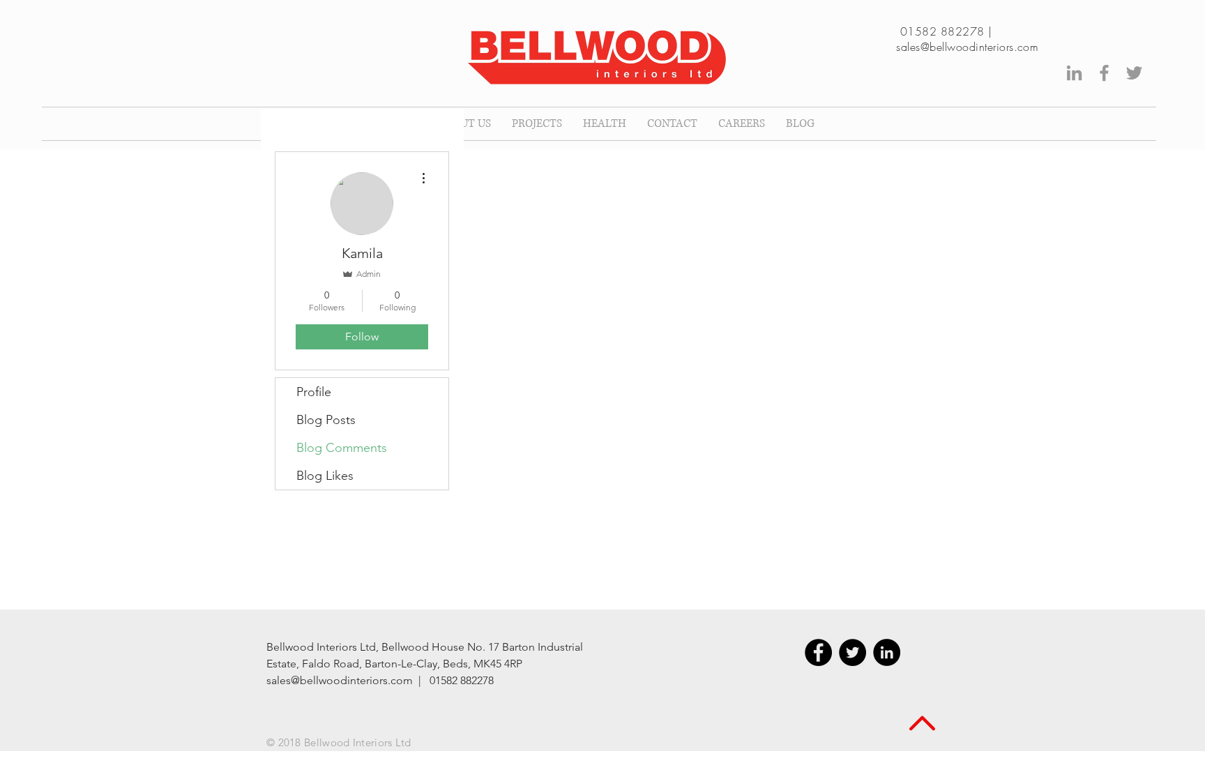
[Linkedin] (1074, 73)
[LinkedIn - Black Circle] (886, 652)
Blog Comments (341, 447)
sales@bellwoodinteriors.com (967, 46)
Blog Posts (326, 420)
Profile (313, 392)
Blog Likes (325, 475)
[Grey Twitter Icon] (1134, 73)
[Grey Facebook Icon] (1104, 73)
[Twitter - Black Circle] (852, 652)
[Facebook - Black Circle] (818, 652)
